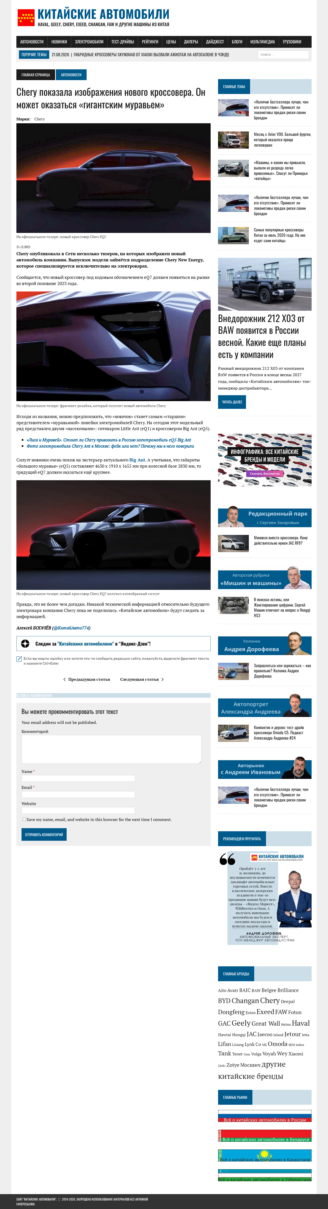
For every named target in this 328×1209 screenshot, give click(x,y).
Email (27, 787)
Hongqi (239, 1034)
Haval (301, 1023)
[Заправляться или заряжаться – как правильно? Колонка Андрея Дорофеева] (233, 676)
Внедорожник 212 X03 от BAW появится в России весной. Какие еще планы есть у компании (262, 336)
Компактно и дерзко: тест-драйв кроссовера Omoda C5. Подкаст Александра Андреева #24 (279, 732)
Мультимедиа (262, 42)
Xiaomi (296, 1054)
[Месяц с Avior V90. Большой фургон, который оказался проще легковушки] (233, 145)
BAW (256, 990)
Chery (39, 118)
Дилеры (191, 42)
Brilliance (288, 990)
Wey (282, 1053)
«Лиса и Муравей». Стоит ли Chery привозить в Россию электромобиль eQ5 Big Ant (109, 440)
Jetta (305, 1034)
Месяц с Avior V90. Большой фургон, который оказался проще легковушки (282, 139)
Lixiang (238, 1044)
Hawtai (224, 1034)
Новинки (59, 42)
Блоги (237, 42)
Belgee (269, 990)
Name (27, 771)
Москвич (250, 1065)
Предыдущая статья (89, 679)
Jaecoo (265, 1034)
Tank (224, 1053)
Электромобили (89, 42)
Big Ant (137, 460)
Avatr (232, 990)
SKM (292, 1045)
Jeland (278, 1035)
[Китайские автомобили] (164, 18)
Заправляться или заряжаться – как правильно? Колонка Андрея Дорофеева (282, 670)
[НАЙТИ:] (283, 54)
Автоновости (32, 42)
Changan (245, 1000)
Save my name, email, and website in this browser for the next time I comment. (99, 819)
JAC (252, 1034)
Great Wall (266, 1023)
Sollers (300, 1045)
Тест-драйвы (122, 42)
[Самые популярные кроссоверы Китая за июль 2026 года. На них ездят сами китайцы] (233, 241)
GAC (224, 1023)
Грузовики (292, 42)
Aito (222, 990)
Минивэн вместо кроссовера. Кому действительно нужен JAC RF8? (281, 540)
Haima (286, 1024)
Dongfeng (231, 1012)
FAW (281, 1012)
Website (29, 803)
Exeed (265, 1011)
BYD (224, 1000)
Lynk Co (253, 1044)
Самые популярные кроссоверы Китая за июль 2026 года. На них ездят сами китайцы (279, 234)
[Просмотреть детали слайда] (113, 643)
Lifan (224, 1043)
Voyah (269, 1053)
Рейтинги (150, 42)
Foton (295, 1012)
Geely (241, 1023)
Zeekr (221, 1066)
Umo (247, 1054)
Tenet (237, 1054)
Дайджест (215, 42)
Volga (256, 1054)
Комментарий (35, 731)
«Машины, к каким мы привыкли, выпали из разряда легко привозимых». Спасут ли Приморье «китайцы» (281, 170)
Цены (171, 42)
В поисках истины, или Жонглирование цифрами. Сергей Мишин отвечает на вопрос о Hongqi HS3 (282, 607)
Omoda (278, 1044)
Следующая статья (139, 679)
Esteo (250, 1012)
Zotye (233, 1064)
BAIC (245, 990)
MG (264, 1045)
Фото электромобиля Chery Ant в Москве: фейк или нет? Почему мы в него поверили (110, 446)
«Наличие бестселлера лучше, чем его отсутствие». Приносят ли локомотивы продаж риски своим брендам (281, 110)
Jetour (292, 1034)
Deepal (288, 1001)
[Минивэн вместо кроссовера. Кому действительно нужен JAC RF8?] (233, 548)
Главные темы (234, 86)
